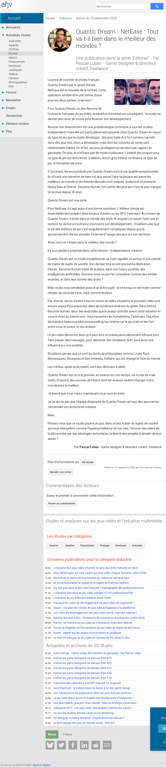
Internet (53, 545)
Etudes (13, 53)
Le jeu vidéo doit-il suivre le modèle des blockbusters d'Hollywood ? (89, 698)
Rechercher (14, 115)
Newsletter (13, 100)
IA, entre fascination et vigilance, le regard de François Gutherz (87, 582)
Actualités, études (18, 35)
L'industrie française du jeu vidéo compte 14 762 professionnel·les (89, 592)
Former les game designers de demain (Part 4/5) (78, 663)
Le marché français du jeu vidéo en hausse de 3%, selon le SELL (87, 637)
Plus (9, 131)
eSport (13, 57)
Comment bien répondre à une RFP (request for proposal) (83, 683)
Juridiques (15, 70)
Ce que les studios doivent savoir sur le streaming (79, 713)
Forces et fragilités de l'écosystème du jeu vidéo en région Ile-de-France (92, 627)
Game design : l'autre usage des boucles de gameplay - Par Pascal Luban (93, 653)
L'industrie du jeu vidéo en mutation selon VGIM (77, 597)
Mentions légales (42, 765)
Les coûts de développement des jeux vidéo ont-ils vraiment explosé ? (91, 612)
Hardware (15, 65)
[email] (107, 745)
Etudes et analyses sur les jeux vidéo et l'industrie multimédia (104, 521)
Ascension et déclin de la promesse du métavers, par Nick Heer (87, 577)
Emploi (10, 108)
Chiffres (14, 49)
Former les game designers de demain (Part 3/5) (78, 668)
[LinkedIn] (84, 745)
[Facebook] (73, 745)
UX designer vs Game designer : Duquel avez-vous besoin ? (84, 718)
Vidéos (13, 74)
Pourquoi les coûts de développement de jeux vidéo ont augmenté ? (89, 602)
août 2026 (15, 41)
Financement (17, 61)
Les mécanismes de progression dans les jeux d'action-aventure (88, 693)
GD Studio (88, 462)
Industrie (137, 545)
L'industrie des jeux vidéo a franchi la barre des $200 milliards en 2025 (91, 568)
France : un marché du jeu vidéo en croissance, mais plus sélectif (88, 622)
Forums (11, 92)
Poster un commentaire (61, 503)
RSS (11, 86)
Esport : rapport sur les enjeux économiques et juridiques (83, 632)
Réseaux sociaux (17, 123)
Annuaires (13, 27)
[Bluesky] (50, 745)
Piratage (104, 545)
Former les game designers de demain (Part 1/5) (78, 678)
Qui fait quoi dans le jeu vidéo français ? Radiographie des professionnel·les (94, 587)
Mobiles (70, 545)
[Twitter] (61, 745)
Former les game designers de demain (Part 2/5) (78, 673)
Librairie (14, 78)
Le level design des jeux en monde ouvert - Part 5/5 (80, 723)
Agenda (14, 45)
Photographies (18, 82)
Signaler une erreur (60, 472)
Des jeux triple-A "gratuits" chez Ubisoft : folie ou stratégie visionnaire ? (91, 703)
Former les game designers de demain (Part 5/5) (78, 658)
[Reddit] (95, 745)
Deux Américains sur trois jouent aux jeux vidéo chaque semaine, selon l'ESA (95, 572)
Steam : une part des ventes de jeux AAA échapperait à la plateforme (90, 607)
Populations (87, 545)
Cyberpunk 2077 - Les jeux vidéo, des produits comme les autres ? (88, 708)
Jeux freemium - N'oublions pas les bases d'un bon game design (88, 688)
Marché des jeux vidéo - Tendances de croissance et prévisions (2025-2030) (95, 617)
